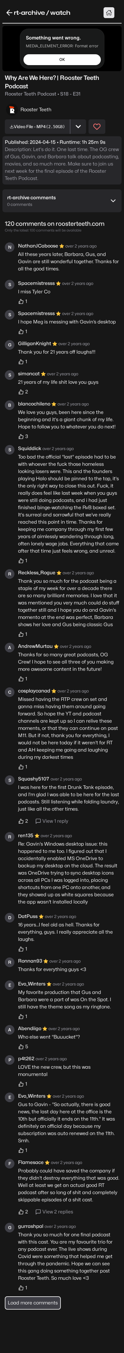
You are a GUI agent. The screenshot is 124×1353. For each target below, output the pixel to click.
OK (62, 59)
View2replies (57, 1212)
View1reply (55, 821)
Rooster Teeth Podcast (43, 94)
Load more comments (33, 1303)
